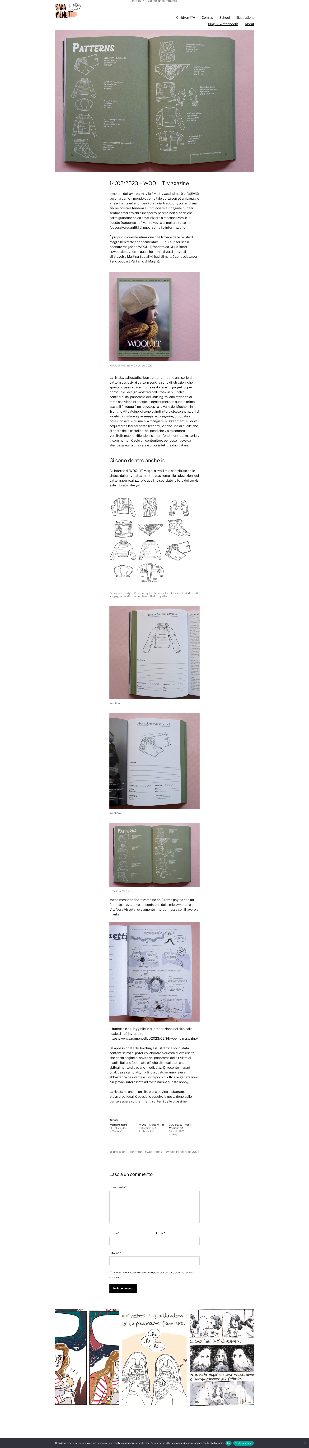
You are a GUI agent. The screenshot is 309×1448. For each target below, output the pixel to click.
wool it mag (154, 1151)
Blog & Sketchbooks (223, 24)
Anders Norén (160, 1430)
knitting (136, 1151)
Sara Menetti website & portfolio (160, 1425)
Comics (207, 18)
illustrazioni (118, 1151)
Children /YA (185, 18)
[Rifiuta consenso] (305, 1443)
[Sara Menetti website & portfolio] (96, 11)
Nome (114, 1233)
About (249, 24)
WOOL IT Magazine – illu (151, 1124)
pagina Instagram (171, 1092)
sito (145, 1092)
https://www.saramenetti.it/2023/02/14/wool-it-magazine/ (153, 1038)
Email (160, 1233)
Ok (228, 1443)
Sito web (115, 1253)
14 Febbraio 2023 (188, 1151)
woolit (171, 1151)
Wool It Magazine (118, 1124)
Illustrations (245, 18)
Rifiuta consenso (243, 1443)
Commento (117, 1187)
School (224, 18)
